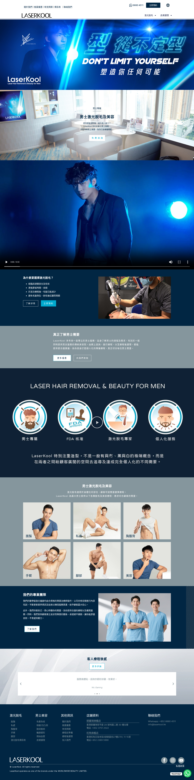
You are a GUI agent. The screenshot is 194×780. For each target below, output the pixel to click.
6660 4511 (138, 5)
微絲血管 (41, 736)
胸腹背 (14, 729)
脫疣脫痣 (41, 729)
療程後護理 (67, 736)
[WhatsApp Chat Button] (187, 773)
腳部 (13, 736)
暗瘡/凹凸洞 (42, 725)
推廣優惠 (38, 7)
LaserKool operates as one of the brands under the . (48, 771)
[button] (97, 422)
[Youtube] (181, 760)
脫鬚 (13, 721)
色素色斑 (41, 721)
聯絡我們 (68, 7)
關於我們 (28, 7)
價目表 (57, 7)
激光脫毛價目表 (18, 740)
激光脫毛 (149, 15)
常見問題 (48, 7)
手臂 (13, 732)
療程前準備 (67, 732)
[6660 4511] (131, 5)
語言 (166, 5)
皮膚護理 (164, 15)
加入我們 (66, 740)
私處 (13, 725)
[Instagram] (173, 760)
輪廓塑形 (41, 732)
